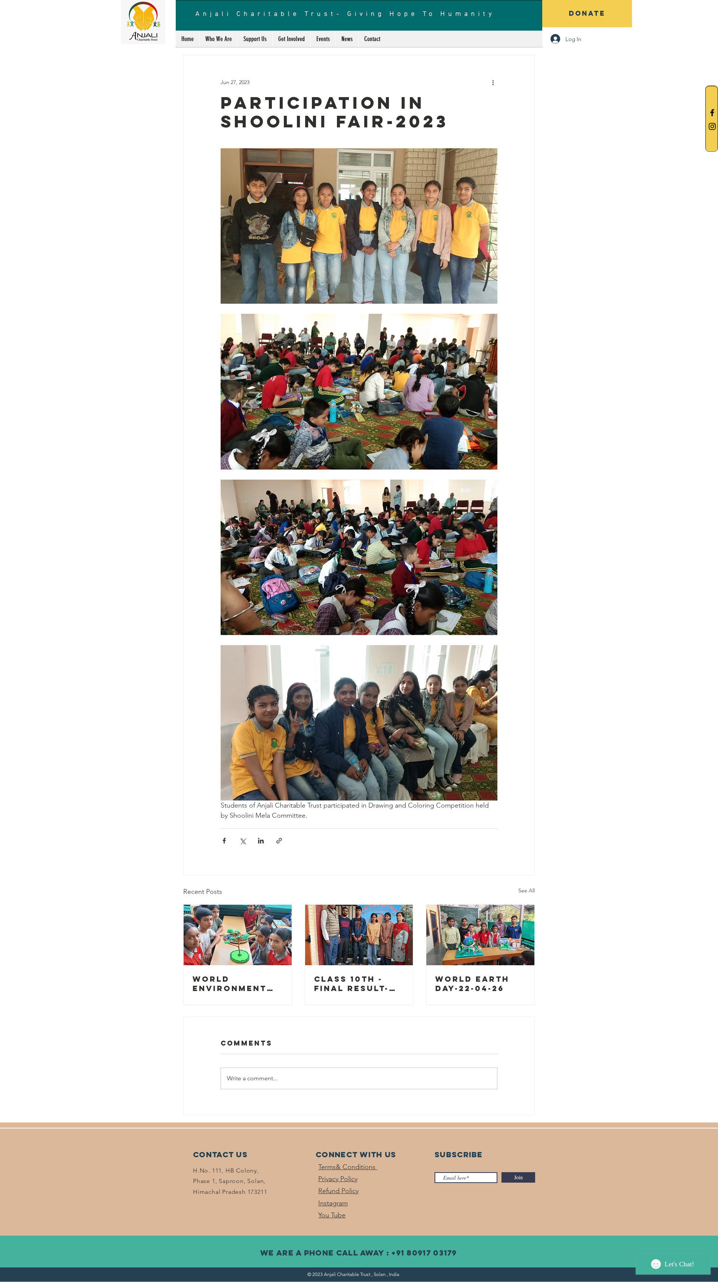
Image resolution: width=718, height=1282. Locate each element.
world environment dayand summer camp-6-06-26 (236, 983)
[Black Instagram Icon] (712, 126)
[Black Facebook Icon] (712, 112)
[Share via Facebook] (224, 840)
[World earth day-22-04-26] (480, 935)
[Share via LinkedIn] (260, 840)
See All (526, 890)
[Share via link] (279, 840)
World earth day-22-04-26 (472, 983)
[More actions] (492, 82)
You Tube (332, 1215)
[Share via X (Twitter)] (242, 840)
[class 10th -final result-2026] (359, 935)
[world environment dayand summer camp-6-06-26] (238, 935)
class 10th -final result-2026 (351, 983)
